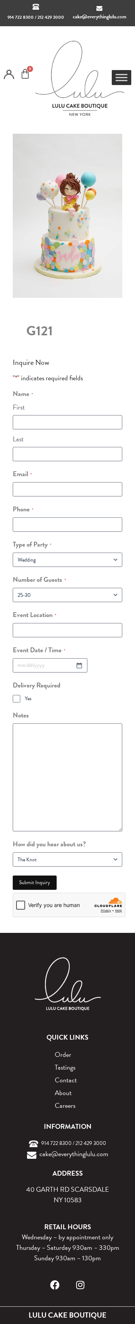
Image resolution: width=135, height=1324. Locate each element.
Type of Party (32, 544)
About (63, 1093)
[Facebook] (55, 1285)
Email (22, 474)
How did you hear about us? (49, 844)
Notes (21, 715)
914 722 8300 (21, 17)
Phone (23, 509)
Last (18, 439)
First (19, 407)
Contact (66, 1080)
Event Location (34, 615)
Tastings (65, 1067)
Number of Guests (39, 579)
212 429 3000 (51, 17)
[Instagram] (80, 1285)
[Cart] (25, 74)
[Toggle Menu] (122, 77)
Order (63, 1054)
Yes (28, 698)
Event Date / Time (39, 650)
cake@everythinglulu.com (99, 17)
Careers (65, 1105)
